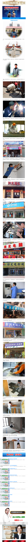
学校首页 (4, 522)
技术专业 (14, 522)
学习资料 (23, 522)
